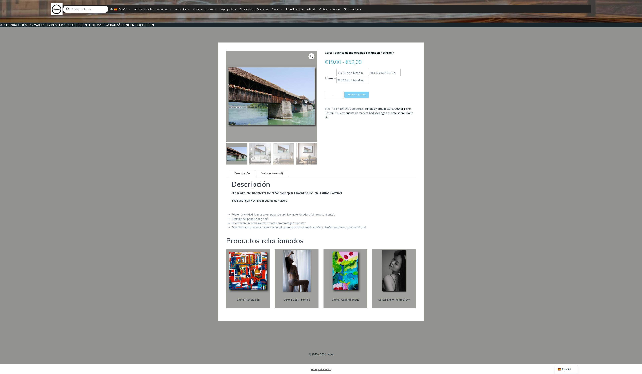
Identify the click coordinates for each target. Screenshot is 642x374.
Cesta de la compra (329, 9)
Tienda (11, 25)
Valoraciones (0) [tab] (272, 173)
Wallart (41, 25)
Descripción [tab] (242, 173)
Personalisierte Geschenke (254, 9)
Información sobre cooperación (151, 9)
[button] (311, 56)
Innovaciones (182, 9)
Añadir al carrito (357, 94)
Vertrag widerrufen (321, 369)
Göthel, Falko (402, 109)
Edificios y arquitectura (379, 109)
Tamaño (330, 78)
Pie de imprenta (352, 9)
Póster (57, 25)
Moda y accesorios (202, 9)
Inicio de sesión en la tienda (301, 9)
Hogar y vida (226, 9)
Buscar (275, 9)
